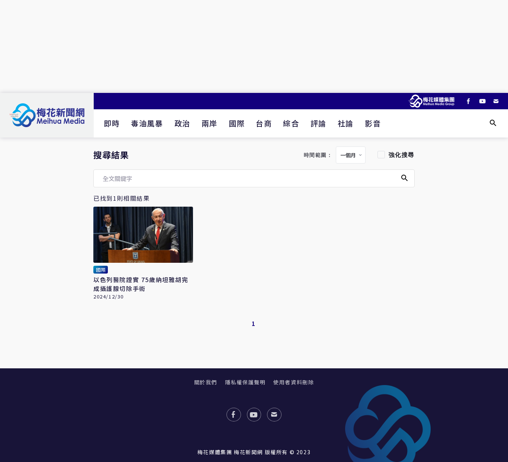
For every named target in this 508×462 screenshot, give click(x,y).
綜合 (291, 123)
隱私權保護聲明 (245, 382)
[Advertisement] (254, 46)
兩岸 (210, 123)
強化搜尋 (402, 155)
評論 (319, 123)
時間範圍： (318, 155)
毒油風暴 (147, 123)
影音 (373, 123)
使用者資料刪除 (293, 382)
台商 (264, 123)
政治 (182, 123)
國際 (237, 123)
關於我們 (205, 382)
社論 (346, 123)
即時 (112, 123)
